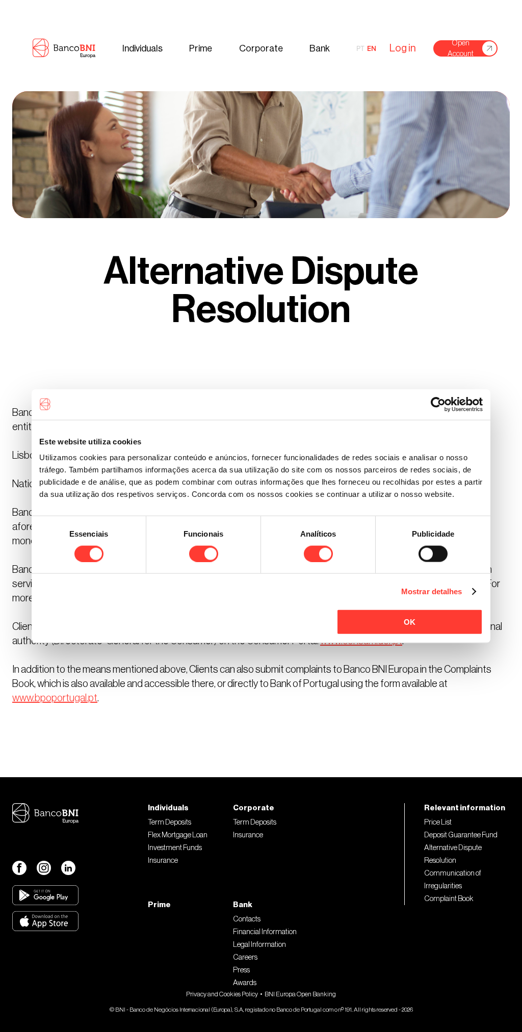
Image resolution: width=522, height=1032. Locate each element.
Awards (244, 983)
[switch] (203, 553)
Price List (438, 822)
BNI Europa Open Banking (300, 994)
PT (360, 48)
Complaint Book (448, 899)
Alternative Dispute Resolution (453, 854)
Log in (402, 48)
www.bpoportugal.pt (54, 698)
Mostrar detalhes (431, 591)
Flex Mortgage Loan (177, 835)
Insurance (163, 860)
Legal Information (259, 944)
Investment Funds (175, 848)
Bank (319, 48)
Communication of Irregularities (452, 879)
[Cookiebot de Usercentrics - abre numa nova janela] (438, 404)
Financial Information (265, 932)
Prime (200, 48)
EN (371, 48)
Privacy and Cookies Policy (222, 994)
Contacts (246, 919)
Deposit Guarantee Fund (461, 835)
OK (409, 622)
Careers (245, 957)
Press (241, 970)
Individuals (142, 48)
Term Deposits (169, 822)
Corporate (261, 48)
